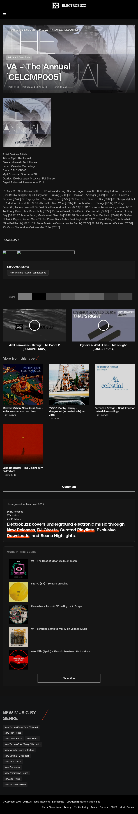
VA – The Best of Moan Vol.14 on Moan (54, 560)
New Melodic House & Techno (19, 750)
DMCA (114, 807)
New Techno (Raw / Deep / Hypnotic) (22, 744)
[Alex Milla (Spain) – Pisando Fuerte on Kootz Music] (18, 660)
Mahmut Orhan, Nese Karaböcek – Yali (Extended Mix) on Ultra (23, 409)
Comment (69, 486)
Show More (69, 678)
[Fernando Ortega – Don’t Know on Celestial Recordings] (115, 384)
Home (11, 30)
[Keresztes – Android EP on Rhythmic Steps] (18, 614)
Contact (104, 807)
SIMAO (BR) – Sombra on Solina (49, 583)
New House (32, 738)
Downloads (18, 535)
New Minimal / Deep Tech (16, 756)
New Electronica (12, 767)
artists (13, 515)
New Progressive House (16, 773)
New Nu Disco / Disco (15, 784)
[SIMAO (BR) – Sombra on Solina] (18, 592)
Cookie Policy (81, 807)
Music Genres (127, 807)
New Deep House (13, 738)
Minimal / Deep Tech (30, 30)
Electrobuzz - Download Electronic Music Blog (76, 801)
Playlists (86, 529)
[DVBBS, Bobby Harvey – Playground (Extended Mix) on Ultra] (69, 384)
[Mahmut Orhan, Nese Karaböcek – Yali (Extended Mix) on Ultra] (23, 384)
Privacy (68, 807)
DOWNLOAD (11, 239)
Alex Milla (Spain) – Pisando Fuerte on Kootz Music (61, 651)
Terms (94, 807)
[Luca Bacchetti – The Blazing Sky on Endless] (23, 444)
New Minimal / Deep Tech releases (28, 272)
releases (15, 511)
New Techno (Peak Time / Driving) (21, 727)
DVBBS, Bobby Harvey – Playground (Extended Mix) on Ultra (66, 411)
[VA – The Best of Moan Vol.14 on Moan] (18, 569)
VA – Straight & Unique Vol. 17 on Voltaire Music (59, 628)
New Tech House (12, 733)
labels (14, 519)
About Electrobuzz (51, 807)
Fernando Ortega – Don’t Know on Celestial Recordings (115, 409)
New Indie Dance (12, 761)
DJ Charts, (48, 529)
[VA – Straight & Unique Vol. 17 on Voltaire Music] (18, 637)
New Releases (21, 529)
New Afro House (12, 779)
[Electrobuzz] (69, 6)
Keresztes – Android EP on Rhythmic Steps (56, 606)
